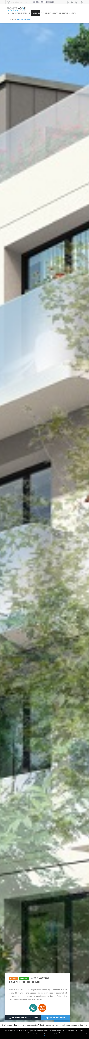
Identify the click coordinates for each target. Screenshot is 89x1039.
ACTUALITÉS (12, 19)
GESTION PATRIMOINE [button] (22, 13)
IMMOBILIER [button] (35, 13)
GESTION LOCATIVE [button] (69, 13)
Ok (44, 1036)
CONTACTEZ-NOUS (24, 19)
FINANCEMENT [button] (46, 13)
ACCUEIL (11, 13)
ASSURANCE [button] (56, 13)
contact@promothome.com (19, 2)
